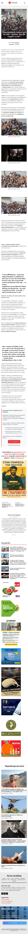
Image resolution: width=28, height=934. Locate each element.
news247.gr (3, 406)
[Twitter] (15, 534)
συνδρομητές (19, 458)
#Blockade (18, 286)
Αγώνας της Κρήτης (15, 42)
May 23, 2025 (18, 360)
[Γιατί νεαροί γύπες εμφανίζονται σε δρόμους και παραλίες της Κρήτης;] (5, 555)
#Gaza (8, 286)
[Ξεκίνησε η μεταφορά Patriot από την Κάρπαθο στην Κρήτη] (5, 569)
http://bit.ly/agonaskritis (14, 517)
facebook (19, 454)
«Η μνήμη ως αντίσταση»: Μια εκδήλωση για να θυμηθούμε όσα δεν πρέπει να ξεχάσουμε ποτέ (7, 506)
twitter (6, 456)
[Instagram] (2, 894)
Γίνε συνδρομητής (14, 441)
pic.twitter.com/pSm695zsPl (17, 356)
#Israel (6, 274)
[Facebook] (12, 534)
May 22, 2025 (17, 292)
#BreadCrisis (14, 288)
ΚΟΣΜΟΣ (14, 29)
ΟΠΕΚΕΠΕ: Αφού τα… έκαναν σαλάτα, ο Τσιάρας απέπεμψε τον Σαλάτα (19, 505)
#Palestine (13, 274)
